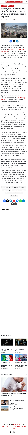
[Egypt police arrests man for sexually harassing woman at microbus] (4, 402)
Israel (23, 190)
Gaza (23, 187)
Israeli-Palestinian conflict (14, 193)
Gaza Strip (7, 190)
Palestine (14, 196)
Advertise (8, 426)
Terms (14, 428)
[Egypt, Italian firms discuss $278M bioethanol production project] (7, 357)
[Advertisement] (14, 273)
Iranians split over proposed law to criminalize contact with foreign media (7, 348)
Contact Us (13, 426)
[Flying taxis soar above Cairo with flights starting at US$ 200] (4, 408)
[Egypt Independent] (14, 2)
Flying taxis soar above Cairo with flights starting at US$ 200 (18, 407)
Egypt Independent (7, 19)
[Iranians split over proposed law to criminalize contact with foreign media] (7, 342)
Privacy (24, 426)
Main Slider (4, 5)
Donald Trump (7, 187)
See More (14, 414)
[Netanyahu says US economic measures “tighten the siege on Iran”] (21, 342)
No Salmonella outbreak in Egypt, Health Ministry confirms (13, 394)
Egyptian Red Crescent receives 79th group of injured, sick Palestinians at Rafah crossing (21, 364)
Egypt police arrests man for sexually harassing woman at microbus (17, 402)
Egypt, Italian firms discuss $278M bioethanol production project (7, 364)
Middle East (10, 5)
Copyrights (19, 426)
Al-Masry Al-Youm (17, 424)
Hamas (16, 190)
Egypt (16, 187)
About (3, 426)
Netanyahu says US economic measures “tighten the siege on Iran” (20, 348)
